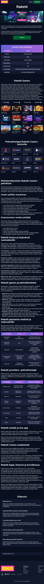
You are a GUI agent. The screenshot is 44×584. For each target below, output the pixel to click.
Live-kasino (15, 102)
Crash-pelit (26, 102)
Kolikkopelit (37, 102)
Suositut (5, 102)
